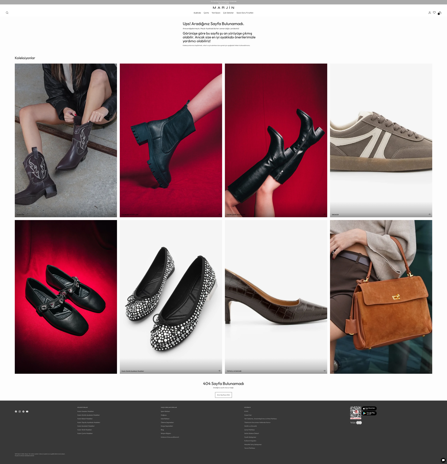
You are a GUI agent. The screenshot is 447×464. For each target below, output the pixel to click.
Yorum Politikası (249, 448)
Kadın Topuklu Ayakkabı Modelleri (88, 422)
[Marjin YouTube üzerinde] (27, 411)
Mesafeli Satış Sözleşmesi (253, 444)
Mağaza (164, 415)
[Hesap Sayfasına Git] (429, 12)
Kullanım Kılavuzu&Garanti (170, 437)
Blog (162, 430)
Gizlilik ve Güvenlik (250, 426)
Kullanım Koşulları (250, 441)
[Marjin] (223, 7)
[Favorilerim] (434, 12)
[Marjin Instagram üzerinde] (20, 411)
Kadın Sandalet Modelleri (86, 426)
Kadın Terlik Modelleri (84, 430)
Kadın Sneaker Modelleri (85, 411)
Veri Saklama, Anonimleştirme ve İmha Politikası (260, 419)
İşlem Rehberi (165, 411)
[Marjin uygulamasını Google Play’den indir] (369, 415)
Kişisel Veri (248, 415)
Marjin (26, 454)
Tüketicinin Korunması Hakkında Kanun (257, 422)
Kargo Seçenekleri (167, 426)
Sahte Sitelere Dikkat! (251, 433)
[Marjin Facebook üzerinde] (16, 411)
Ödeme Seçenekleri (167, 422)
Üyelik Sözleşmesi (250, 437)
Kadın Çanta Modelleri (85, 433)
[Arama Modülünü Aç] (7, 12)
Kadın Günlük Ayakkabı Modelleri (88, 415)
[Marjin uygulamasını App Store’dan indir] (369, 410)
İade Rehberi (165, 419)
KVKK (246, 411)
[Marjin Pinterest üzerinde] (23, 411)
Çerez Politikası (249, 430)
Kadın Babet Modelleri (85, 419)
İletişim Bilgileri (166, 433)
